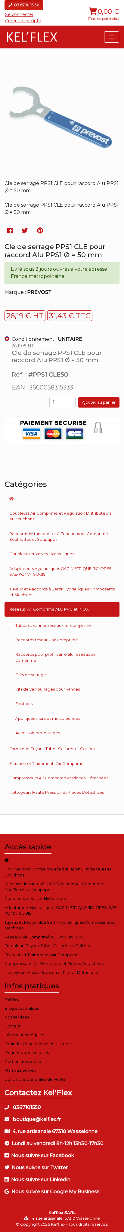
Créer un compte (23, 20)
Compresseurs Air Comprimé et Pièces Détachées (58, 777)
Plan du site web (20, 1070)
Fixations (24, 703)
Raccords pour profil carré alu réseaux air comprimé (55, 657)
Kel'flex (12, 999)
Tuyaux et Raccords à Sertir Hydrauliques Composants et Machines (62, 592)
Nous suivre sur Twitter (40, 1167)
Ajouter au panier (99, 402)
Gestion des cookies (24, 1061)
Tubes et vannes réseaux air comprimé (53, 625)
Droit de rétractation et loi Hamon (38, 1043)
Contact (12, 1026)
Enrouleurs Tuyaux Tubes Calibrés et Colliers (52, 748)
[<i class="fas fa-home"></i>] (62, 498)
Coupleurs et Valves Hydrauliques (41, 553)
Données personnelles (27, 1052)
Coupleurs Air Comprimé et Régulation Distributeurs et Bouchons (60, 516)
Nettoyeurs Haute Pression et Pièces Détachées (56, 792)
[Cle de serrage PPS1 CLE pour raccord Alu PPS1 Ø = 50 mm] (62, 169)
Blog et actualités (22, 1008)
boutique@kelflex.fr (36, 1119)
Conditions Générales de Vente (35, 1079)
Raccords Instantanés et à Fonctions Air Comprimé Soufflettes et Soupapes (58, 536)
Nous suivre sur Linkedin (40, 1179)
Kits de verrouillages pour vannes (47, 689)
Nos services (17, 1017)
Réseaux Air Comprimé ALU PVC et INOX (49, 609)
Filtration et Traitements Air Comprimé (46, 763)
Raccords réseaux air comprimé (46, 639)
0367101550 (26, 1107)
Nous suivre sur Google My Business (55, 1191)
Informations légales (24, 1034)
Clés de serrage (30, 674)
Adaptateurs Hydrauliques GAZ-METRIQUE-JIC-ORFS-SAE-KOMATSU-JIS (61, 571)
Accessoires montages (37, 732)
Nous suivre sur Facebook (42, 1155)
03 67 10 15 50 (26, 5)
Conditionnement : (47, 339)
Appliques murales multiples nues (47, 718)
